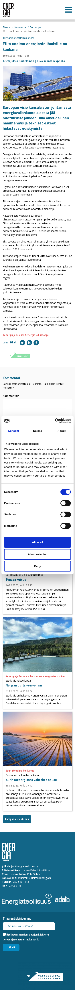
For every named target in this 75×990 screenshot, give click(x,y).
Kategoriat (20, 27)
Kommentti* (11, 396)
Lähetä (11, 947)
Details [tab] (37, 430)
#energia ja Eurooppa (37, 335)
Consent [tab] (13, 430)
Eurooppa (35, 27)
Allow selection (37, 554)
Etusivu (7, 27)
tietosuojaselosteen (14, 939)
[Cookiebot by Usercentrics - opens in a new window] (55, 420)
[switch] (65, 503)
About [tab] (62, 430)
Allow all (37, 542)
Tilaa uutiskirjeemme (17, 918)
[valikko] (68, 9)
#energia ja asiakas (13, 335)
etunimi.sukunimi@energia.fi (34, 878)
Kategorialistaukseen (17, 819)
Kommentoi (11, 378)
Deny (37, 566)
